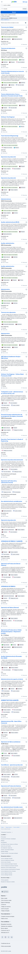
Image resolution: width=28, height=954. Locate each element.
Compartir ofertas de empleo (7, 916)
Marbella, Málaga (4, 851)
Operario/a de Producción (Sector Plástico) (10, 564)
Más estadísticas (5, 19)
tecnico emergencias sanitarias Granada (9, 865)
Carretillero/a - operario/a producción (12, 765)
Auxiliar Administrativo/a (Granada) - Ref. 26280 (11, 657)
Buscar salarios (4, 928)
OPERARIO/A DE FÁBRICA (8, 586)
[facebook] (2, 937)
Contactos (3, 904)
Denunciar (25, 44)
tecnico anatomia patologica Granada (9, 863)
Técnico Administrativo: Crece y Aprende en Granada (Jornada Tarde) (11, 95)
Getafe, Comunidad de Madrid (7, 849)
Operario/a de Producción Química (11, 786)
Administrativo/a (6, 199)
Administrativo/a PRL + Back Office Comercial (11, 722)
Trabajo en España (5, 910)
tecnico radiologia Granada (6, 858)
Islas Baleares (4, 842)
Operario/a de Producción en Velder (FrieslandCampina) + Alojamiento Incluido (11, 631)
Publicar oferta (4, 918)
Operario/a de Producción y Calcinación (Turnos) (9, 481)
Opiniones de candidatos (6, 926)
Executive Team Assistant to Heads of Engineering (12, 440)
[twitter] (8, 937)
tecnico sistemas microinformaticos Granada (10, 869)
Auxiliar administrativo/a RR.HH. (10, 222)
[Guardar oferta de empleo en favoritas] (26, 27)
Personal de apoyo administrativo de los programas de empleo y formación (12, 415)
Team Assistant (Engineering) (9, 135)
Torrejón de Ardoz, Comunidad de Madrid (9, 853)
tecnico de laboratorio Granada (7, 860)
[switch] (26, 22)
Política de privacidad (6, 946)
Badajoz (2, 840)
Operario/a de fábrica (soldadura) (10, 742)
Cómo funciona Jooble (6, 900)
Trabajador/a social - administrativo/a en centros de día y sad (12, 392)
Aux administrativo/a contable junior (11, 501)
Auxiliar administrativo (7, 243)
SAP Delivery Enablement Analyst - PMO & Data (11, 357)
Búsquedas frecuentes (6, 832)
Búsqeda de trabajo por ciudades (8, 881)
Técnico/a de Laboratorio (8, 312)
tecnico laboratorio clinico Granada (8, 871)
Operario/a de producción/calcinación (12, 459)
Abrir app (25, 2)
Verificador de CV (5, 932)
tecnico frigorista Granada (6, 873)
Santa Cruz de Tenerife (6, 846)
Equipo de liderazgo (5, 902)
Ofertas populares (4, 880)
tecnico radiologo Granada (6, 874)
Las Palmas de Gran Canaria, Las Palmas (9, 844)
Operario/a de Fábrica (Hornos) (10, 607)
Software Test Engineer (8, 117)
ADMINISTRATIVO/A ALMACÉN (9, 700)
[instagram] (5, 937)
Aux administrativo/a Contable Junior (12, 807)
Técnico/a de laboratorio (8, 48)
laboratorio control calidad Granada (8, 867)
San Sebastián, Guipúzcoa (6, 847)
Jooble (9, 951)
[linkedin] (11, 937)
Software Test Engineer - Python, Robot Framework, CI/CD (12, 375)
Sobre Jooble (4, 898)
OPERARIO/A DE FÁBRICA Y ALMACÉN (11, 541)
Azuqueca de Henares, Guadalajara (8, 838)
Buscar (14, 12)
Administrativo (5, 289)
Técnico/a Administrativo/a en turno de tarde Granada (12, 72)
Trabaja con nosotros (6, 906)
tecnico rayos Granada (6, 862)
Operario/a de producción (8, 157)
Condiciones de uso (5, 943)
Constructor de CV (5, 930)
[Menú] (2, 2)
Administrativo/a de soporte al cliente (12, 679)
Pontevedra (3, 837)
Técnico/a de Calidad (7, 27)
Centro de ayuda (5, 908)
